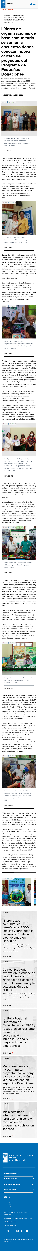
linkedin (22, 1231)
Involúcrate (10, 1189)
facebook (13, 1231)
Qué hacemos (10, 1179)
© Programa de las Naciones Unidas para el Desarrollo (18, 1241)
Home (4, 10)
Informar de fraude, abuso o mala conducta (16, 1213)
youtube (27, 1231)
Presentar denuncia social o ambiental (18, 1218)
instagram (17, 1231)
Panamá (10, 4)
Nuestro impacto (12, 1184)
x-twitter (8, 1231)
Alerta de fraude (10, 1222)
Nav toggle (34, 3)
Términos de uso (10, 1225)
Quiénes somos (11, 1173)
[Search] (10, 1202)
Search (31, 4)
